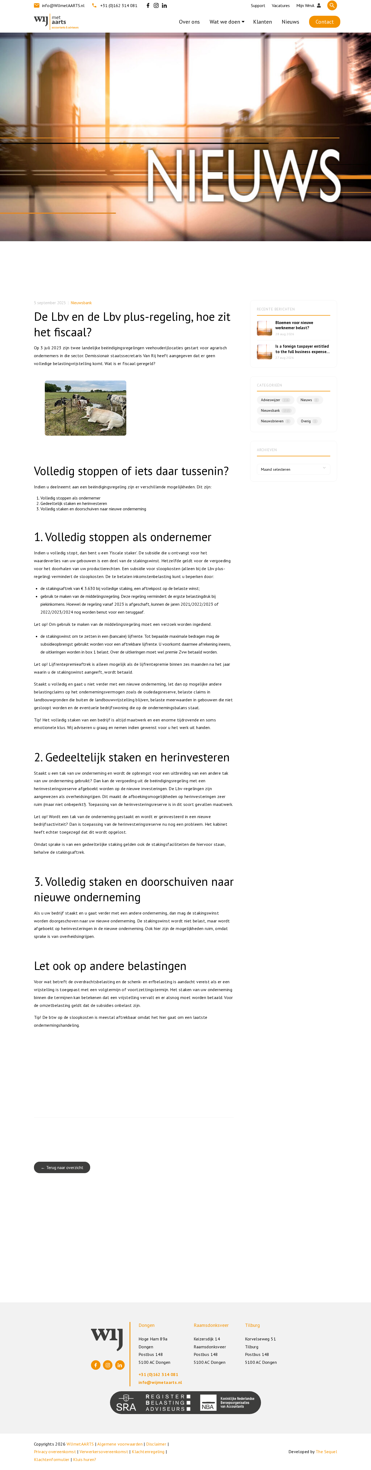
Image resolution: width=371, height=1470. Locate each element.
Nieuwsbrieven (275, 421)
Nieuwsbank (81, 302)
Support (258, 5)
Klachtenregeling (148, 1451)
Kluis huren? (84, 1459)
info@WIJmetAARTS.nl (63, 5)
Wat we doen (225, 21)
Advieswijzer (274, 400)
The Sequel (326, 1451)
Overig (308, 421)
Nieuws (290, 21)
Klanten (262, 21)
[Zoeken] (332, 5)
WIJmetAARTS (80, 1444)
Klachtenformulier (52, 1459)
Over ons (189, 21)
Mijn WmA (305, 5)
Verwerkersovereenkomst (104, 1451)
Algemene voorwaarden (120, 1444)
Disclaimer (156, 1444)
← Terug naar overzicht (62, 1167)
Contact (325, 21)
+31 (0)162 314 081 (118, 5)
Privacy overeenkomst (55, 1451)
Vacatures (281, 5)
